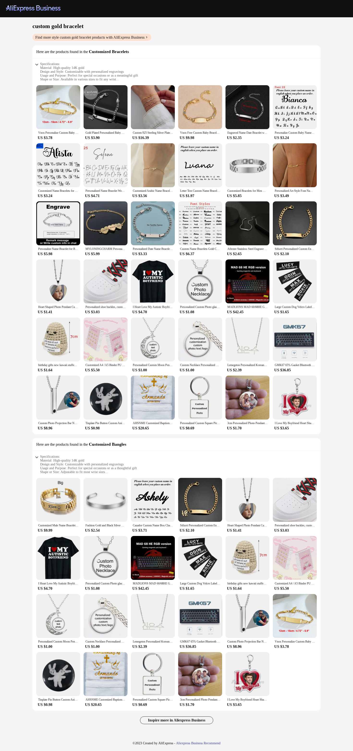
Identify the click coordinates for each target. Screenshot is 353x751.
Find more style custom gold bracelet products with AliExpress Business (90, 37)
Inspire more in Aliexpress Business (176, 720)
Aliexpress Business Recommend (198, 743)
